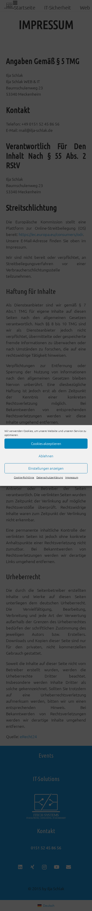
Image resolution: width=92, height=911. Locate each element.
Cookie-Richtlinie (24, 477)
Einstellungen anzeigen (46, 468)
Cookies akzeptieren (46, 443)
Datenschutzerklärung (49, 477)
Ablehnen (46, 456)
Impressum (71, 477)
